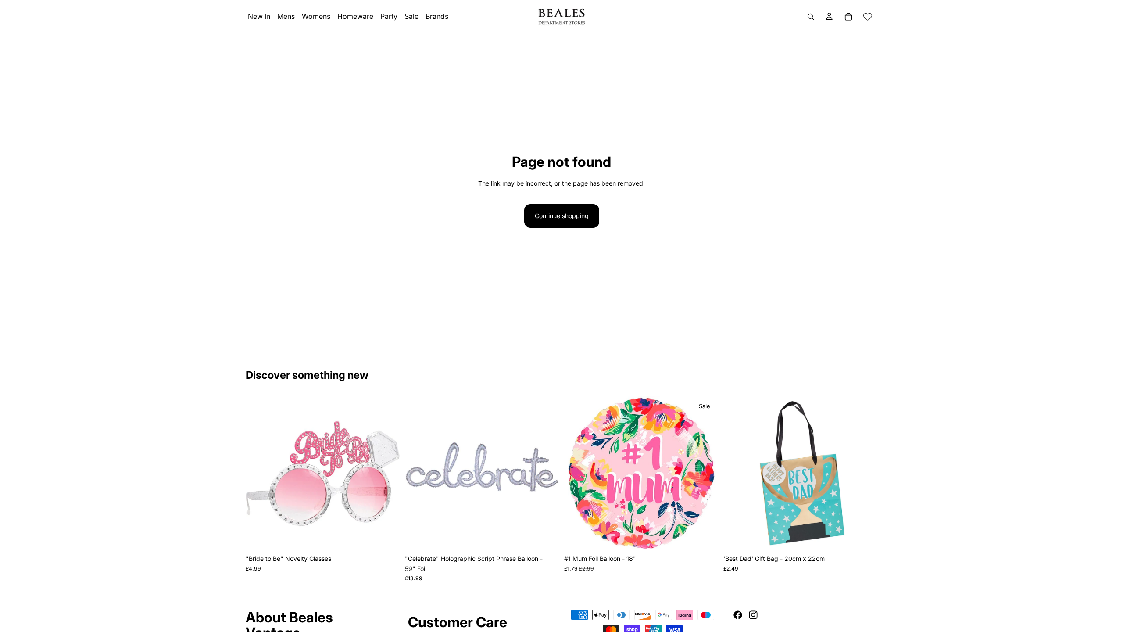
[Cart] (848, 16)
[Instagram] (753, 615)
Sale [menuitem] (411, 16)
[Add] (386, 537)
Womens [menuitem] (316, 16)
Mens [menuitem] (286, 16)
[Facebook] (738, 615)
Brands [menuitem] (437, 16)
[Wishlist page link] (867, 16)
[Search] (810, 16)
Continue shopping (562, 215)
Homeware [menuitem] (355, 16)
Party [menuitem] (388, 16)
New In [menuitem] (259, 16)
